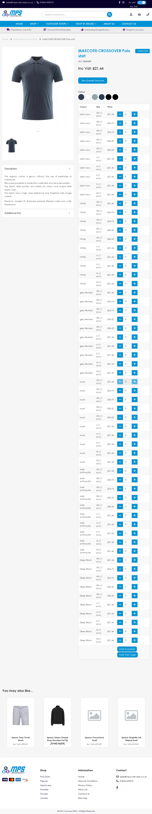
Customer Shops (56, 23)
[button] (38, 169)
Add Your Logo (127, 654)
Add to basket (127, 649)
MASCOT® (142, 50)
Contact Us (129, 23)
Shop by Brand (85, 23)
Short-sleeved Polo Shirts (25, 39)
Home (19, 23)
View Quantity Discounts (92, 80)
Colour (81, 91)
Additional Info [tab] (12, 213)
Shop (33, 23)
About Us (109, 23)
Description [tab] (10, 168)
